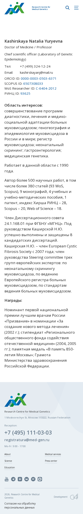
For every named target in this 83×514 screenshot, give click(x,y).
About (7, 454)
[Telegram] (13, 479)
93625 (25, 93)
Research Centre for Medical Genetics (41, 8)
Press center (51, 460)
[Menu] (76, 8)
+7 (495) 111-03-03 (28, 432)
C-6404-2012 (46, 88)
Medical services (53, 454)
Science (8, 460)
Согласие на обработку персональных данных (20, 505)
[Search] (67, 8)
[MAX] (40, 479)
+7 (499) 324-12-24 (35, 66)
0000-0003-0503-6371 (39, 78)
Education (9, 467)
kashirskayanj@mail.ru (36, 72)
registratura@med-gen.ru (26, 439)
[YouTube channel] (6, 479)
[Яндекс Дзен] (20, 479)
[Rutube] (33, 479)
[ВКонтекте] (26, 479)
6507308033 (33, 83)
